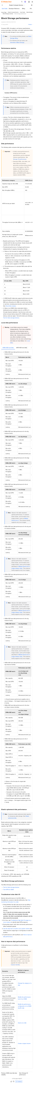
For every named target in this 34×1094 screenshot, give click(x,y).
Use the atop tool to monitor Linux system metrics (16, 928)
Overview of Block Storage (17, 42)
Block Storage (30, 12)
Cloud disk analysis (11, 306)
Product (30, 24)
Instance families (15, 964)
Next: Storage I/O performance (23, 1073)
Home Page (3, 12)
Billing (23, 8)
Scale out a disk (22, 1023)
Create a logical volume (24, 1043)
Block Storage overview (8, 13)
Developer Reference (14, 8)
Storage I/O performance (19, 159)
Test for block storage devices (11, 318)
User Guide (4, 8)
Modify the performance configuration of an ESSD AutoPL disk (24, 1006)
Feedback (19, 1081)
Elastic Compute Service (13, 12)
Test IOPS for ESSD (8, 889)
